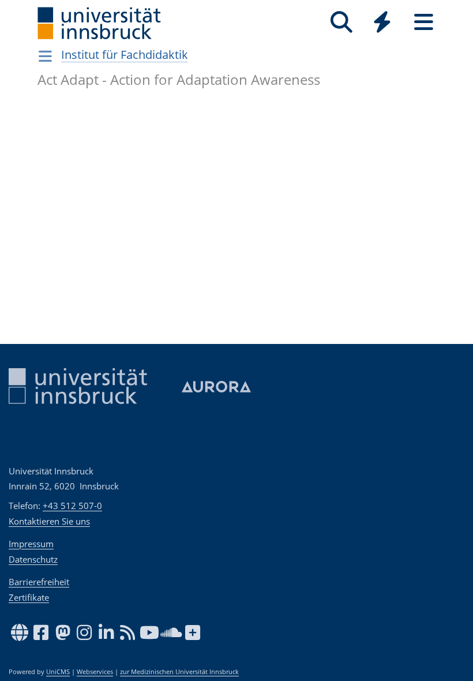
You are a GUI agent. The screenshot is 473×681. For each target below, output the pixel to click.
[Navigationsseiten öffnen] (45, 56)
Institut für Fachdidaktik (124, 54)
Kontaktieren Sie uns (49, 521)
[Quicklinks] (382, 22)
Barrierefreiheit (39, 582)
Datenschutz (33, 559)
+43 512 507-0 (72, 505)
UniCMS (58, 672)
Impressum (31, 543)
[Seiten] (423, 22)
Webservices (95, 672)
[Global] (382, 23)
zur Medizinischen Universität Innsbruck (179, 672)
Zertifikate (29, 597)
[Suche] (341, 22)
